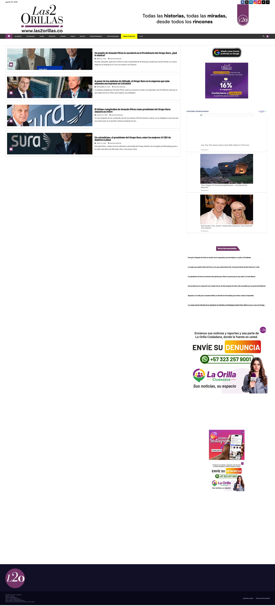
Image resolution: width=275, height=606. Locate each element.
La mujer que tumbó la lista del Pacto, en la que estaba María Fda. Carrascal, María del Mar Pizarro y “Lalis (223, 267)
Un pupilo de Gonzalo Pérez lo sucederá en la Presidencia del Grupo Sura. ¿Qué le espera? (136, 54)
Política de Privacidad (263, 598)
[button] (263, 36)
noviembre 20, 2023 (104, 87)
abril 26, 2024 (102, 58)
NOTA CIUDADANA (113, 36)
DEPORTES (52, 36)
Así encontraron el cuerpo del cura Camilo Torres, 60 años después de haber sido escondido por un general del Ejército (227, 286)
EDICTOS (82, 36)
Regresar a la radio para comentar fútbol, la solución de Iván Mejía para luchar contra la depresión (221, 295)
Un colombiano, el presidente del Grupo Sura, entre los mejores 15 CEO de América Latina (133, 138)
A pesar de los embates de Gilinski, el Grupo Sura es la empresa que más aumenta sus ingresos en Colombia (132, 82)
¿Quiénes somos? (248, 598)
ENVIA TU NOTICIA (129, 36)
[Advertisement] (227, 410)
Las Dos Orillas (115, 58)
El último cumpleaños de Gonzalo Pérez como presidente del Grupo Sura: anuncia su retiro (133, 110)
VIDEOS (72, 36)
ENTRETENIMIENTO (96, 36)
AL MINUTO (18, 36)
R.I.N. (141, 36)
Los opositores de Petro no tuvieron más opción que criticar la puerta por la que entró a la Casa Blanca (221, 276)
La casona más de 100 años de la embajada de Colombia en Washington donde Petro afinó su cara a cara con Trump (226, 305)
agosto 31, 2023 (102, 115)
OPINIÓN (63, 36)
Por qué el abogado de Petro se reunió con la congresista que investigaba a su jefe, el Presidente (219, 257)
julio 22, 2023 (101, 143)
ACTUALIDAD (30, 36)
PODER (41, 36)
